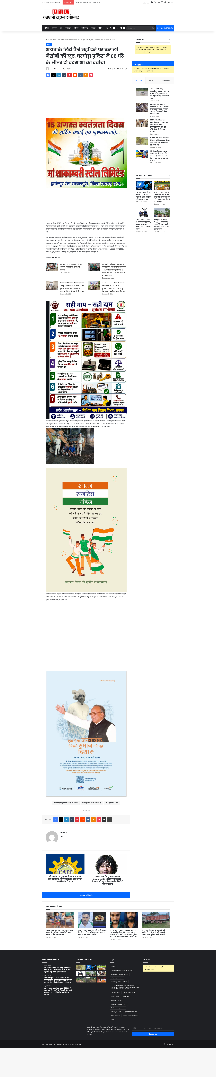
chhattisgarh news (117, 961)
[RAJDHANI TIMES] (61, 14)
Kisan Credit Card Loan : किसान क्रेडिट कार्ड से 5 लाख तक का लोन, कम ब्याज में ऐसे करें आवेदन (162, 197)
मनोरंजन (76, 28)
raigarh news (112, 786)
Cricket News (115, 976)
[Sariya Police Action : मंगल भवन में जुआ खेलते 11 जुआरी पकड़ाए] (52, 266)
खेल (61, 28)
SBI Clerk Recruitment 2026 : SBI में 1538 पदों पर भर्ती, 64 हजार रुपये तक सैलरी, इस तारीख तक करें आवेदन (159, 156)
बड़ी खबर (54, 28)
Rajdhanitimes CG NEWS (118, 987)
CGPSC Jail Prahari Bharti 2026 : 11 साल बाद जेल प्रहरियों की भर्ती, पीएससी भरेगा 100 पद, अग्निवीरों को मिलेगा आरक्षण (159, 126)
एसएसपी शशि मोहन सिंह (131, 995)
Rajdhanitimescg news (118, 991)
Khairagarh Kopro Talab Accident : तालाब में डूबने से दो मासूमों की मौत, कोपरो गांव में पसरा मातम (60, 915)
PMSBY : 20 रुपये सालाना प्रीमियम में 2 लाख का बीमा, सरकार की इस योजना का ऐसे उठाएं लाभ (160, 141)
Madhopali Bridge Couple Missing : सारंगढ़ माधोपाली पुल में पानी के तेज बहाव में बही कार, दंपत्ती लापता (159, 93)
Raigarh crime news (92, 786)
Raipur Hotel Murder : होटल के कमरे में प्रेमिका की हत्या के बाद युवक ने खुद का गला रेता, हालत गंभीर (92, 915)
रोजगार (93, 28)
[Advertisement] (86, 101)
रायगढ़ (112, 1003)
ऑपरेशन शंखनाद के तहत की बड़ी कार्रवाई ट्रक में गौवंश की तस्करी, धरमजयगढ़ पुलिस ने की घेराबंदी (153, 915)
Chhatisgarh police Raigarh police (121, 953)
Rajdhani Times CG (117, 983)
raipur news (125, 980)
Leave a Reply (86, 878)
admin (52, 69)
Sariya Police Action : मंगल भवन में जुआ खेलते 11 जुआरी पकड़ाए (71, 266)
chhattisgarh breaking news (119, 957)
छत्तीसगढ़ (68, 28)
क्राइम (54, 39)
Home (46, 28)
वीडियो (100, 28)
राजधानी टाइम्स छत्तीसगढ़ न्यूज (130, 999)
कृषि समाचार (85, 28)
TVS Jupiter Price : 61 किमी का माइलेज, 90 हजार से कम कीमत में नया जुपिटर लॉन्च (99, 2)
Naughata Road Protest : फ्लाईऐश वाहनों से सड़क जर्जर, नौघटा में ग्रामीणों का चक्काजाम (161, 224)
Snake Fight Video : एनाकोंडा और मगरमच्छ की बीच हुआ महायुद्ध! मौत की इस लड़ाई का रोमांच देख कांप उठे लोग (159, 109)
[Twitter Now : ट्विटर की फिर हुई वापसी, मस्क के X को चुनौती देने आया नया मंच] (144, 185)
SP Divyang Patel (116, 995)
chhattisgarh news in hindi (66, 786)
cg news (113, 950)
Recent (152, 80)
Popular (139, 80)
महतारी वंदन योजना (115, 999)
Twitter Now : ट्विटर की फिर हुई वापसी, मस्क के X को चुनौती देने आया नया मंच (143, 196)
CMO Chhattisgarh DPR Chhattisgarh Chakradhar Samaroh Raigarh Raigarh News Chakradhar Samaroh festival (125, 970)
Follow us (147, 943)
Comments (166, 80)
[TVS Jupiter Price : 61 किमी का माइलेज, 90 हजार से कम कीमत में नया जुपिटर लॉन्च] (144, 212)
